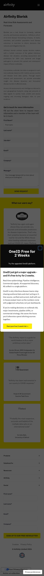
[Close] (40, 248)
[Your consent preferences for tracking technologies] (32, 572)
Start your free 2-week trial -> (17, 326)
